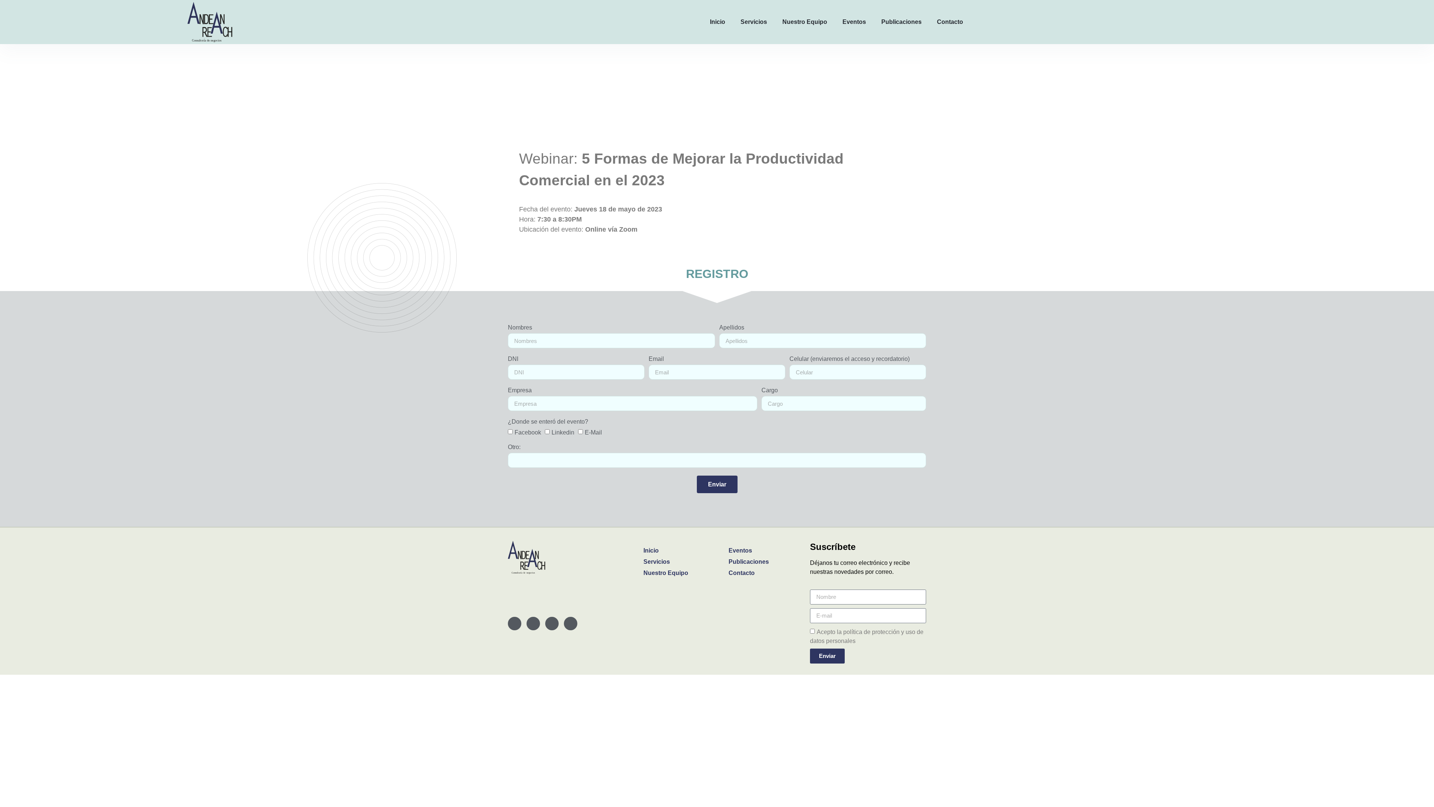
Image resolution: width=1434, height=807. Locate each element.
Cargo (769, 390)
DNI (513, 359)
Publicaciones (901, 22)
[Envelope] (533, 623)
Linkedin (563, 432)
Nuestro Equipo (804, 22)
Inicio (717, 22)
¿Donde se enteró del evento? (548, 422)
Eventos (854, 22)
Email (656, 359)
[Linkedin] (514, 623)
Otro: (514, 447)
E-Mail (593, 432)
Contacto (950, 22)
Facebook (528, 432)
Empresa (520, 390)
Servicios (754, 22)
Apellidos (731, 328)
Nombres (520, 328)
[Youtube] (570, 623)
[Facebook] (552, 623)
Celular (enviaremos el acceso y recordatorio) (849, 359)
